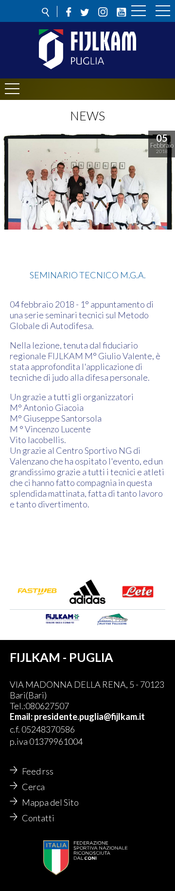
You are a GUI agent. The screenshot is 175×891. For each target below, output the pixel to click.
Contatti (38, 818)
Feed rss (37, 771)
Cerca (33, 786)
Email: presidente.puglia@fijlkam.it (77, 716)
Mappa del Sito (50, 802)
